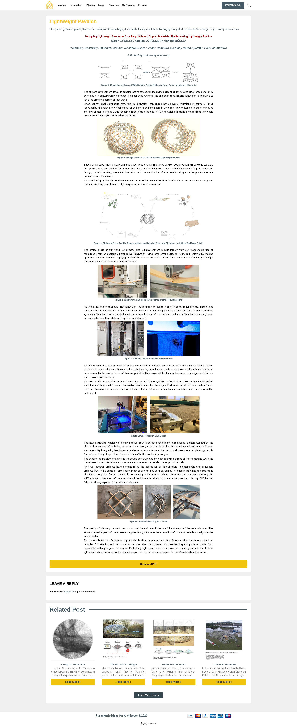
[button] (148, 695)
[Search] (249, 5)
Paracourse (233, 5)
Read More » (73, 682)
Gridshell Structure (224, 664)
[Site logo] (49, 5)
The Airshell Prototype (123, 664)
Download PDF (148, 564)
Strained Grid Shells (174, 664)
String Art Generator (73, 664)
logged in (69, 591)
